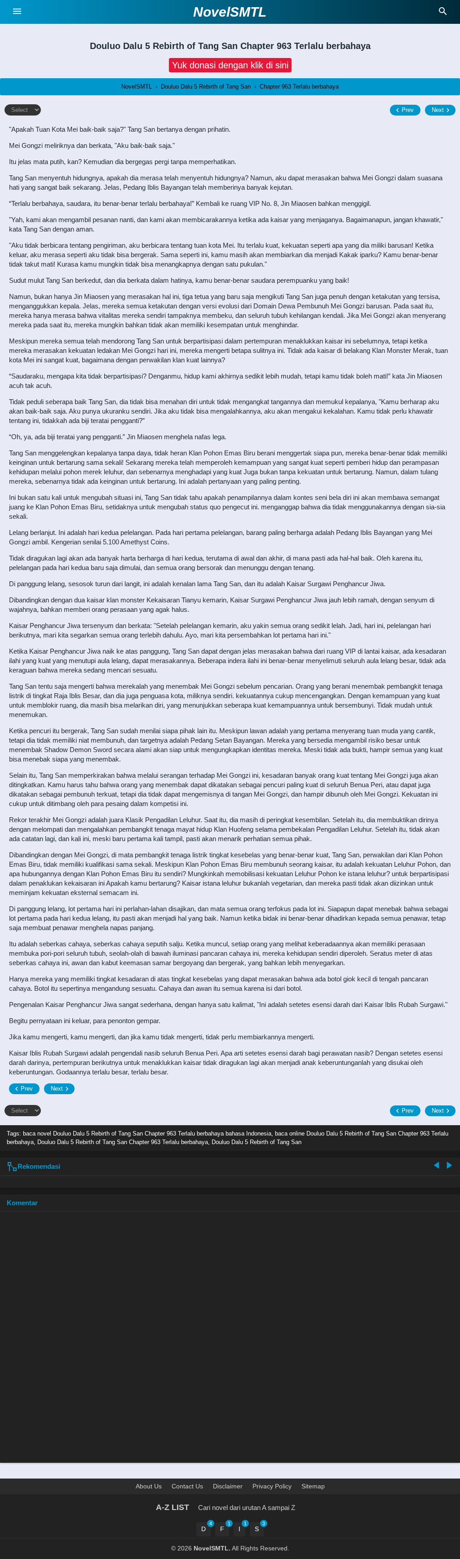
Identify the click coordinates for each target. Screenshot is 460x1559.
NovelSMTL (229, 11)
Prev (408, 110)
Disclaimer (228, 1486)
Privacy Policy (272, 1486)
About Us (149, 1486)
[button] (230, 65)
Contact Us (187, 1486)
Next (438, 110)
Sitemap (313, 1486)
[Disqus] (230, 1341)
